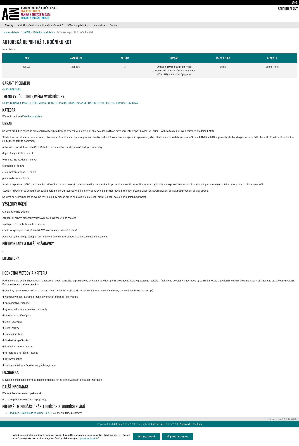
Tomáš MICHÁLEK (86, 103)
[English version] (294, 2)
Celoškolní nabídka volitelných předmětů (40, 25)
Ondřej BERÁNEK (11, 89)
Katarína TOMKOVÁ (127, 103)
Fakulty (9, 25)
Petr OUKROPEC (106, 103)
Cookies (197, 424)
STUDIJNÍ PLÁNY (288, 9)
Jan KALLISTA (66, 103)
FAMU (26, 32)
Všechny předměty (78, 25)
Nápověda (99, 25)
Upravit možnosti (87, 438)
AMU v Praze (158, 424)
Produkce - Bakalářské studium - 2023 (29, 413)
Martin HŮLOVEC (47, 103)
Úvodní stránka (10, 32)
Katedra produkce (43, 32)
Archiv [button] (113, 25)
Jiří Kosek (116, 424)
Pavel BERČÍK (29, 103)
